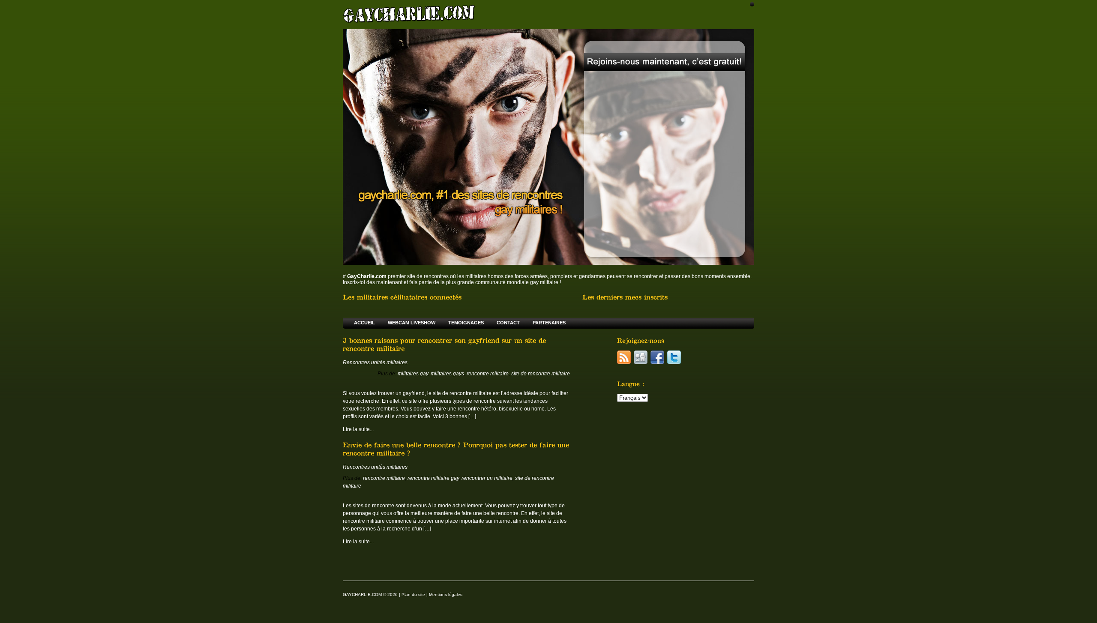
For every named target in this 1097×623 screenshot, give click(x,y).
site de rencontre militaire (540, 374)
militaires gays (447, 374)
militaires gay (413, 374)
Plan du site (413, 594)
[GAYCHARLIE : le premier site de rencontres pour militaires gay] (409, 13)
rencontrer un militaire (487, 478)
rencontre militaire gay (433, 478)
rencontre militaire (488, 374)
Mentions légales (445, 594)
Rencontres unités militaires (375, 362)
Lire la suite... (358, 429)
